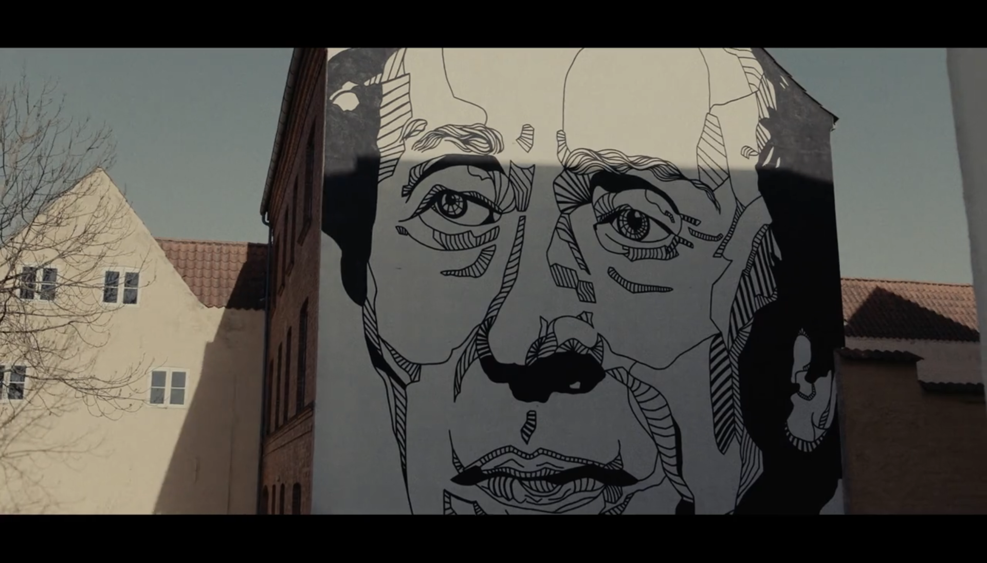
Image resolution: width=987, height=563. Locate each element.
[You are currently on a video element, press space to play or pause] (493, 281)
